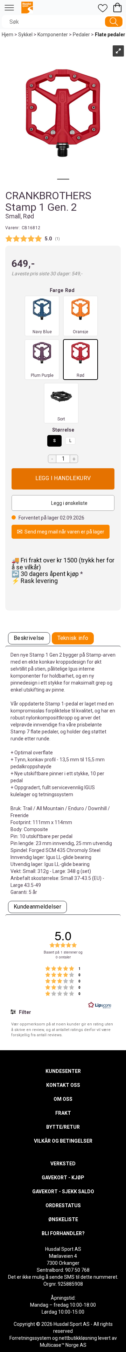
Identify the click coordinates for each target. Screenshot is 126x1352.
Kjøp (63, 479)
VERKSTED (63, 1163)
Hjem (7, 34)
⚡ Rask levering (35, 580)
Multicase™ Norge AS (63, 1345)
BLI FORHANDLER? (63, 1233)
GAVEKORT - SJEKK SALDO (63, 1191)
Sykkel (25, 34)
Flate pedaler (110, 34)
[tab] (29, 638)
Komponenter (52, 34)
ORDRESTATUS (63, 1205)
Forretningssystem (30, 1338)
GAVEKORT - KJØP (63, 1177)
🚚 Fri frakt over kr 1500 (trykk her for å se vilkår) (63, 564)
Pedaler (81, 34)
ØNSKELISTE (63, 1219)
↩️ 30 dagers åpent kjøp (46, 573)
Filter (24, 1012)
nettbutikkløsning (78, 1338)
